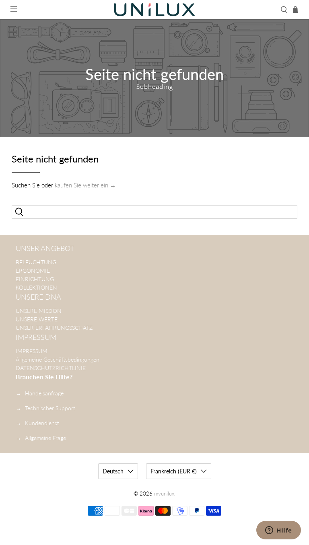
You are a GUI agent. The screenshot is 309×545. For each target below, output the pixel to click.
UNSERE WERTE (37, 319)
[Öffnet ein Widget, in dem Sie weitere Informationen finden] (278, 531)
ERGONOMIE (33, 270)
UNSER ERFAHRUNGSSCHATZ (54, 327)
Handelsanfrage (44, 393)
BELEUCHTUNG (36, 262)
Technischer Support (50, 408)
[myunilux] (154, 9)
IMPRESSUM (31, 351)
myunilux (164, 494)
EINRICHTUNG (35, 279)
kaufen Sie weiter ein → (85, 185)
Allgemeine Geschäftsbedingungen (57, 359)
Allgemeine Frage (45, 437)
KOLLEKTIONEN (36, 287)
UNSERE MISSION (39, 310)
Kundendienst (42, 423)
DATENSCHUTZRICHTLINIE (51, 367)
